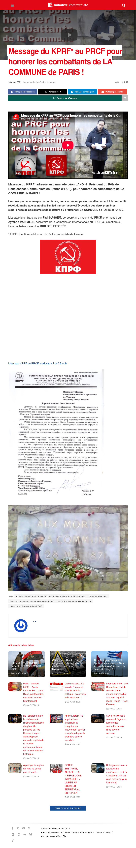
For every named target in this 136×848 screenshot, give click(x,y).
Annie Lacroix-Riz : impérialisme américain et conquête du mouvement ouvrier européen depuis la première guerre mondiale (75, 728)
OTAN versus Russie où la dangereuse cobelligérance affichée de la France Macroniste (66, 664)
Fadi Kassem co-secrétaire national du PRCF (32, 601)
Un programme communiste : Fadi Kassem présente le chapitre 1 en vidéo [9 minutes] (116, 810)
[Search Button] (123, 5)
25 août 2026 (19, 673)
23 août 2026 (73, 701)
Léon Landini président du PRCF (26, 606)
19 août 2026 (73, 797)
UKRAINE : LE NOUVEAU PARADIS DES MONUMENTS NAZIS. (26, 666)
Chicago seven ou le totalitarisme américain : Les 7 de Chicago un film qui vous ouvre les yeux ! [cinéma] (117, 773)
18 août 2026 (115, 786)
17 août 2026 (32, 822)
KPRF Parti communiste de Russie (75, 601)
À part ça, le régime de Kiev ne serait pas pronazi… (33, 768)
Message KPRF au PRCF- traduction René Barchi (37, 363)
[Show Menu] (12, 5)
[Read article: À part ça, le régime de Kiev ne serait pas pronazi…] (15, 768)
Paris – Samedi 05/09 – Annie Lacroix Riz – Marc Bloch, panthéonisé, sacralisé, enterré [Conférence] (33, 692)
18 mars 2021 (14, 82)
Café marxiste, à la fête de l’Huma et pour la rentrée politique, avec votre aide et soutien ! (75, 690)
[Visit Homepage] (68, 5)
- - (34, 621)
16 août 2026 (73, 832)
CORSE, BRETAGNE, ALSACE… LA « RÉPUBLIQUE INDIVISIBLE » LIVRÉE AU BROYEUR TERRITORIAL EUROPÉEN (73, 778)
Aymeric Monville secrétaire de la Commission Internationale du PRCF (50, 596)
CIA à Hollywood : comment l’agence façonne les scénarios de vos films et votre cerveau (115, 724)
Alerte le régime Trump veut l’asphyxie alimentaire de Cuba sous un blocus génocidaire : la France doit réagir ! (109, 664)
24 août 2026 (61, 673)
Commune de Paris (98, 596)
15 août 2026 (115, 822)
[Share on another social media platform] (125, 98)
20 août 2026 (32, 776)
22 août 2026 (73, 744)
